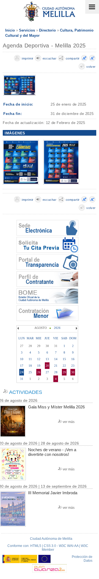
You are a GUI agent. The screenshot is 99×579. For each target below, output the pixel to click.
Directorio (47, 30)
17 (21, 365)
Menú (92, 7)
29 (64, 372)
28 (55, 372)
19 (38, 365)
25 (30, 372)
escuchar (50, 58)
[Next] (76, 328)
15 (64, 359)
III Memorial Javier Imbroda (52, 492)
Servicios (27, 30)
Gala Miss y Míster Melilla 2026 (56, 407)
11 (30, 359)
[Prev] (18, 328)
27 (47, 372)
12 (38, 359)
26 (38, 372)
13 (47, 359)
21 (55, 365)
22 (64, 365)
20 (47, 365)
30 (73, 372)
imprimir (28, 58)
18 (30, 365)
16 (73, 359)
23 (73, 365)
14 (55, 359)
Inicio (10, 30)
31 (21, 378)
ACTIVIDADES (25, 392)
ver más (69, 422)
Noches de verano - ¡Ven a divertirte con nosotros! (52, 452)
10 (21, 359)
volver (91, 66)
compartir (73, 58)
